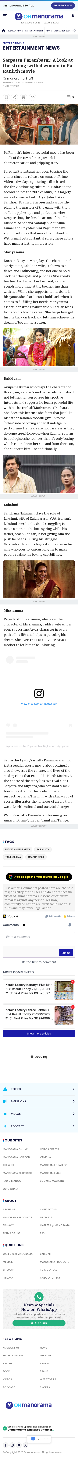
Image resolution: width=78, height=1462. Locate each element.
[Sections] (5, 16)
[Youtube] (19, 1445)
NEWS (49, 30)
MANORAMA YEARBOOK (17, 1173)
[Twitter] (25, 1445)
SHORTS (45, 1387)
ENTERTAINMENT (34, 30)
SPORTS (45, 1363)
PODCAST (9, 1387)
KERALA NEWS (15, 30)
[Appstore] (41, 1417)
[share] (14, 97)
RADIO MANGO (12, 1181)
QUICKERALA (10, 1189)
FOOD (6, 1371)
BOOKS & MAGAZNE (52, 1181)
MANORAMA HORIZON (16, 1157)
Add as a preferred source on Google (41, 877)
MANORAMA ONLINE (15, 1149)
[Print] (23, 97)
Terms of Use (11, 1233)
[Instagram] (12, 1445)
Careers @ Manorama (55, 1225)
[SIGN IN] (73, 16)
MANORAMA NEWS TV (53, 1165)
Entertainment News (31, 47)
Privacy (8, 1225)
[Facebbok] (6, 1445)
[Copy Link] (32, 97)
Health (7, 1363)
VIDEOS (7, 1379)
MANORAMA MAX (50, 1173)
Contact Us (48, 1209)
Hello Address (49, 1149)
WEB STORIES (48, 1379)
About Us (9, 1209)
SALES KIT (45, 1254)
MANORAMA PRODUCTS (17, 1217)
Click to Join (39, 1323)
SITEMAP (8, 1270)
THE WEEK (9, 1165)
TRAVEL (44, 1371)
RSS (42, 1233)
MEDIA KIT (46, 1217)
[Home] (3, 31)
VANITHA (45, 1157)
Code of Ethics (50, 1278)
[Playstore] (15, 1417)
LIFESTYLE (45, 1355)
